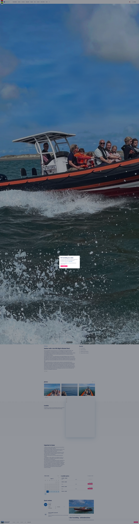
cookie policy (70, 261)
